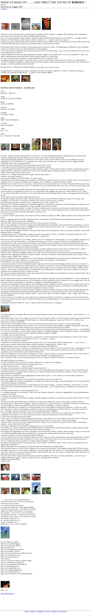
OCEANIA (62, 611)
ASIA (48, 611)
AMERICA (41, 611)
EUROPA (54, 611)
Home (27, 611)
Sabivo (4, 9)
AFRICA (33, 611)
